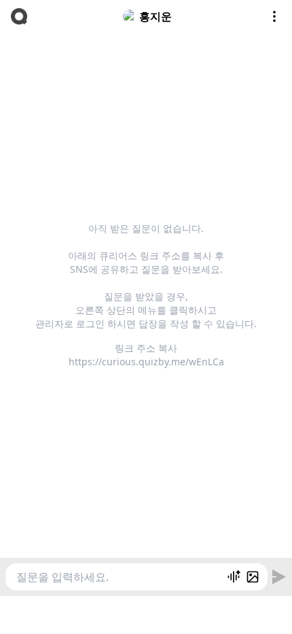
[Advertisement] (146, 613)
